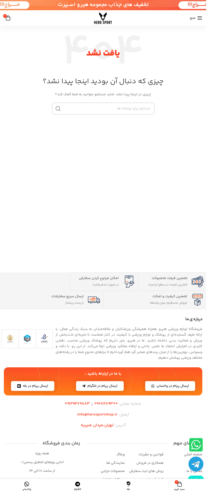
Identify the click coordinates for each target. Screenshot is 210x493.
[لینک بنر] (103, 5)
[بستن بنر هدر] (6, 5)
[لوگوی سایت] (103, 17)
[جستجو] (58, 108)
